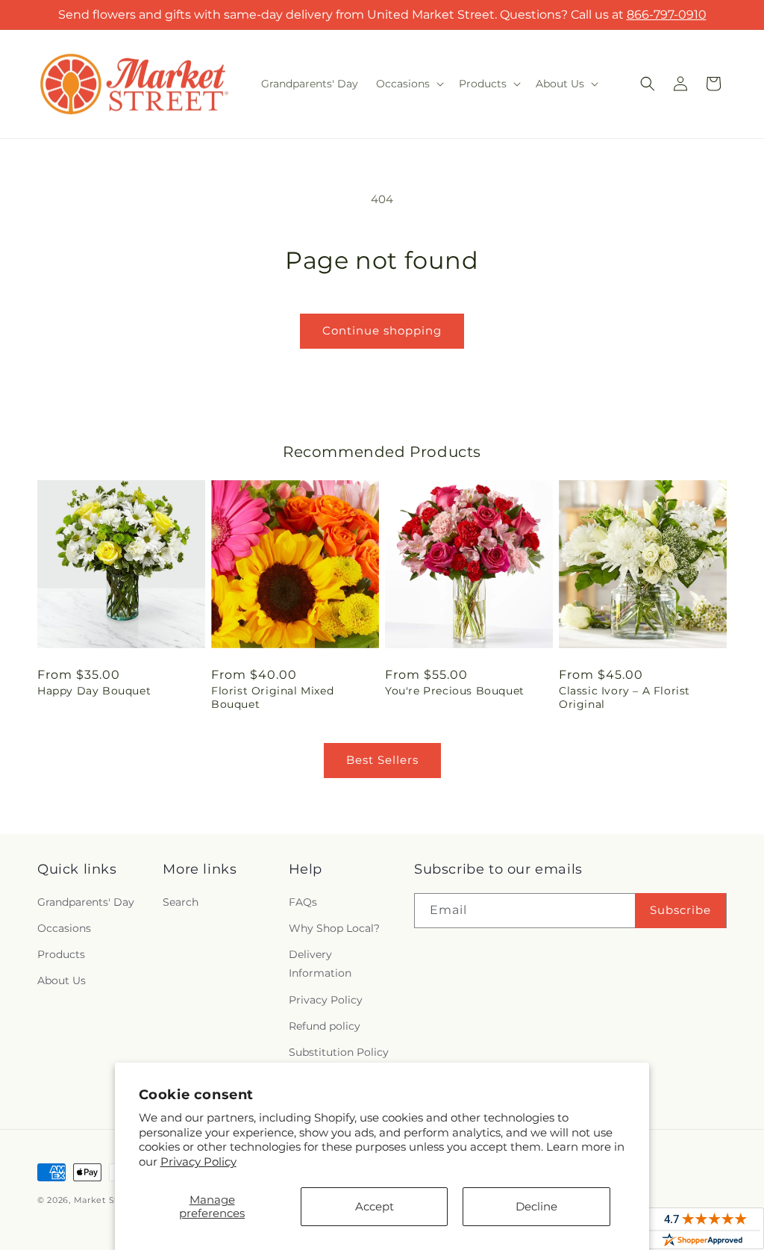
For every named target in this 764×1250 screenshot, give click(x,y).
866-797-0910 (667, 14)
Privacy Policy (198, 1161)
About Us (61, 980)
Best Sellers (382, 760)
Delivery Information (320, 964)
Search (180, 902)
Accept (374, 1206)
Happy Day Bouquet (94, 690)
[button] (408, 83)
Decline (536, 1206)
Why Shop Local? (334, 928)
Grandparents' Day (85, 902)
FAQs (303, 902)
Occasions (64, 928)
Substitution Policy (339, 1052)
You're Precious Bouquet (455, 690)
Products (61, 954)
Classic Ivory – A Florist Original (624, 697)
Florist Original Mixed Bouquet (272, 697)
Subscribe (680, 910)
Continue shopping (382, 330)
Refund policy (324, 1026)
